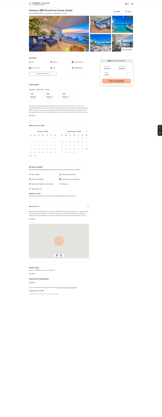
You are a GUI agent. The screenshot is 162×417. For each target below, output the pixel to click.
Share (118, 11)
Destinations (36, 294)
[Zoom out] (61, 255)
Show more (32, 115)
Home (30, 294)
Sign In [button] (127, 4)
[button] (30, 156)
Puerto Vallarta (48, 294)
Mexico (42, 294)
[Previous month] (30, 131)
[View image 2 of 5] (100, 24)
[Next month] (86, 131)
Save (129, 11)
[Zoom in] (57, 255)
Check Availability (116, 81)
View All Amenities (43, 74)
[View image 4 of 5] (100, 43)
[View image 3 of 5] (122, 24)
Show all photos (127, 49)
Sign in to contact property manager (67, 287)
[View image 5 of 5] (122, 43)
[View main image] (59, 34)
